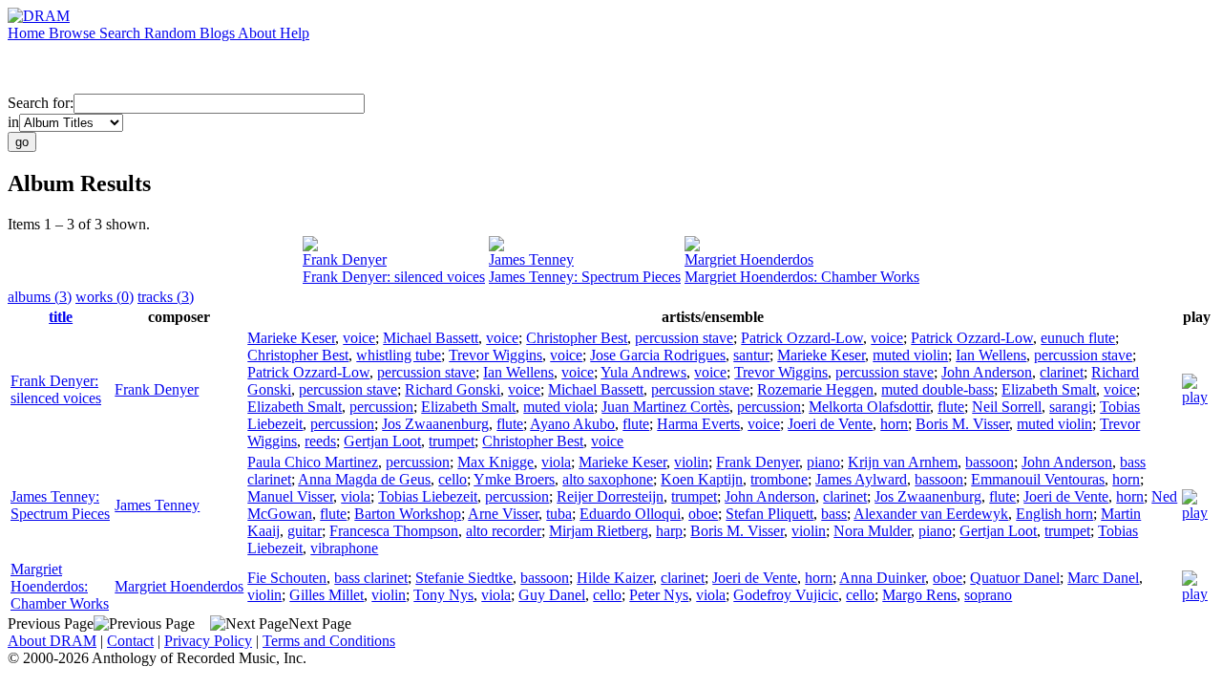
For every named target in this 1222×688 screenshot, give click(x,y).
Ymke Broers (514, 479)
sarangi (1070, 406)
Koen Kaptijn (702, 479)
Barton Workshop (407, 513)
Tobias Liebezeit (427, 496)
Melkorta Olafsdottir (869, 406)
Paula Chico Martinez (312, 462)
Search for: (41, 103)
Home (28, 33)
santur (751, 355)
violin (691, 462)
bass (834, 513)
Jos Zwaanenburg (435, 424)
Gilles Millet (326, 595)
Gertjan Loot (382, 441)
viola (556, 462)
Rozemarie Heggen (815, 389)
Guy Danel (551, 595)
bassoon (989, 462)
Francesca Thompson (393, 531)
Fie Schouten (287, 578)
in (13, 122)
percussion (381, 406)
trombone (779, 479)
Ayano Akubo (572, 424)
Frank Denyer (345, 259)
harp (669, 531)
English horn (1054, 513)
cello (452, 479)
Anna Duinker (882, 578)
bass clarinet (371, 578)
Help (294, 33)
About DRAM (52, 641)
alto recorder (503, 531)
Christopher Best (576, 338)
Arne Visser (503, 513)
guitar (304, 531)
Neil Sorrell (1007, 406)
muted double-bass (937, 389)
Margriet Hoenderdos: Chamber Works (802, 277)
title (61, 317)
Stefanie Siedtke (464, 578)
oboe (703, 513)
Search (121, 33)
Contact (130, 641)
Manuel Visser (290, 496)
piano (823, 462)
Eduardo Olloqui (630, 513)
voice (359, 338)
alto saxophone (607, 479)
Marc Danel (1103, 578)
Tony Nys (443, 595)
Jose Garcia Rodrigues (658, 355)
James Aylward (861, 479)
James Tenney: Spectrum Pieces (585, 277)
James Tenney (531, 259)
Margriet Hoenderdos (749, 259)
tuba (559, 513)
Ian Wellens (991, 355)
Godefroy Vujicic (785, 595)
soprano (988, 595)
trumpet (451, 441)
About (259, 33)
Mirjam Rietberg (598, 531)
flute (951, 406)
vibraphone (344, 548)
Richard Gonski (452, 389)
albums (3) (40, 297)
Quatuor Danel (1015, 578)
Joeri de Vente (830, 424)
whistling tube (398, 355)
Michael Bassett (430, 338)
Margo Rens (919, 595)
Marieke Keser (291, 338)
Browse (74, 33)
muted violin (910, 355)
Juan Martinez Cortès (665, 406)
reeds (320, 441)
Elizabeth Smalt (1048, 389)
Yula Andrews (643, 372)
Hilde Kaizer (615, 578)
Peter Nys (658, 595)
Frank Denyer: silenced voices (394, 277)
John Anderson (986, 372)
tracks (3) (165, 297)
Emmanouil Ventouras (1038, 479)
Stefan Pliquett (769, 513)
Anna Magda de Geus (364, 479)
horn (894, 424)
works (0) (104, 297)
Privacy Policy (208, 641)
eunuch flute (1078, 338)
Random (172, 33)
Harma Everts (698, 424)
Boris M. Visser (962, 424)
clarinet (1062, 372)
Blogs (219, 33)
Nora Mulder (872, 531)
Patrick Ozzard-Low (802, 338)
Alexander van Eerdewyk (930, 513)
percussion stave (684, 338)
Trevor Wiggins (495, 355)
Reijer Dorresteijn (610, 496)
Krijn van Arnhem (903, 462)
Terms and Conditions (329, 641)
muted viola (558, 406)
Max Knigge (495, 462)
